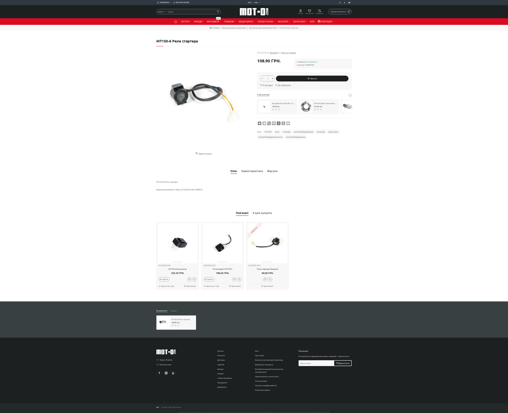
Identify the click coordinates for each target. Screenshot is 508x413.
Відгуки (272, 171)
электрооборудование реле (270, 137)
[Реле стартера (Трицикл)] (267, 243)
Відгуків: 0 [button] (274, 52)
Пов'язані (242, 213)
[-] (262, 78)
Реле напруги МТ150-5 (222, 269)
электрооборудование (303, 131)
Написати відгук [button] (288, 52)
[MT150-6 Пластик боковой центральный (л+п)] (348, 107)
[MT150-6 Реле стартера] (163, 323)
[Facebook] (159, 373)
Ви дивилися (161, 310)
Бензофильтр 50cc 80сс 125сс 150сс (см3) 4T (283, 103)
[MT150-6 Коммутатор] (178, 243)
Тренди (174, 310)
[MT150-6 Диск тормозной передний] (306, 107)
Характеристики (252, 171)
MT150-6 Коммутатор (177, 269)
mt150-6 (268, 131)
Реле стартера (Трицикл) (267, 269)
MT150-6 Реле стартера (180, 319)
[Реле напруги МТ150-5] (222, 243)
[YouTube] (173, 373)
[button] (312, 78)
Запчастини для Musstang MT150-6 (263, 28)
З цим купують (262, 213)
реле (277, 131)
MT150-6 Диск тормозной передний (325, 103)
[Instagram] (166, 373)
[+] (272, 78)
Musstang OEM (165, 265)
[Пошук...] (218, 11)
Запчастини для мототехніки (234, 28)
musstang (321, 131)
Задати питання (205, 153)
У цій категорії (263, 94)
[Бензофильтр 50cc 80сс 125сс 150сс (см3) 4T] (264, 107)
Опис (233, 171)
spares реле (333, 131)
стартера (286, 131)
